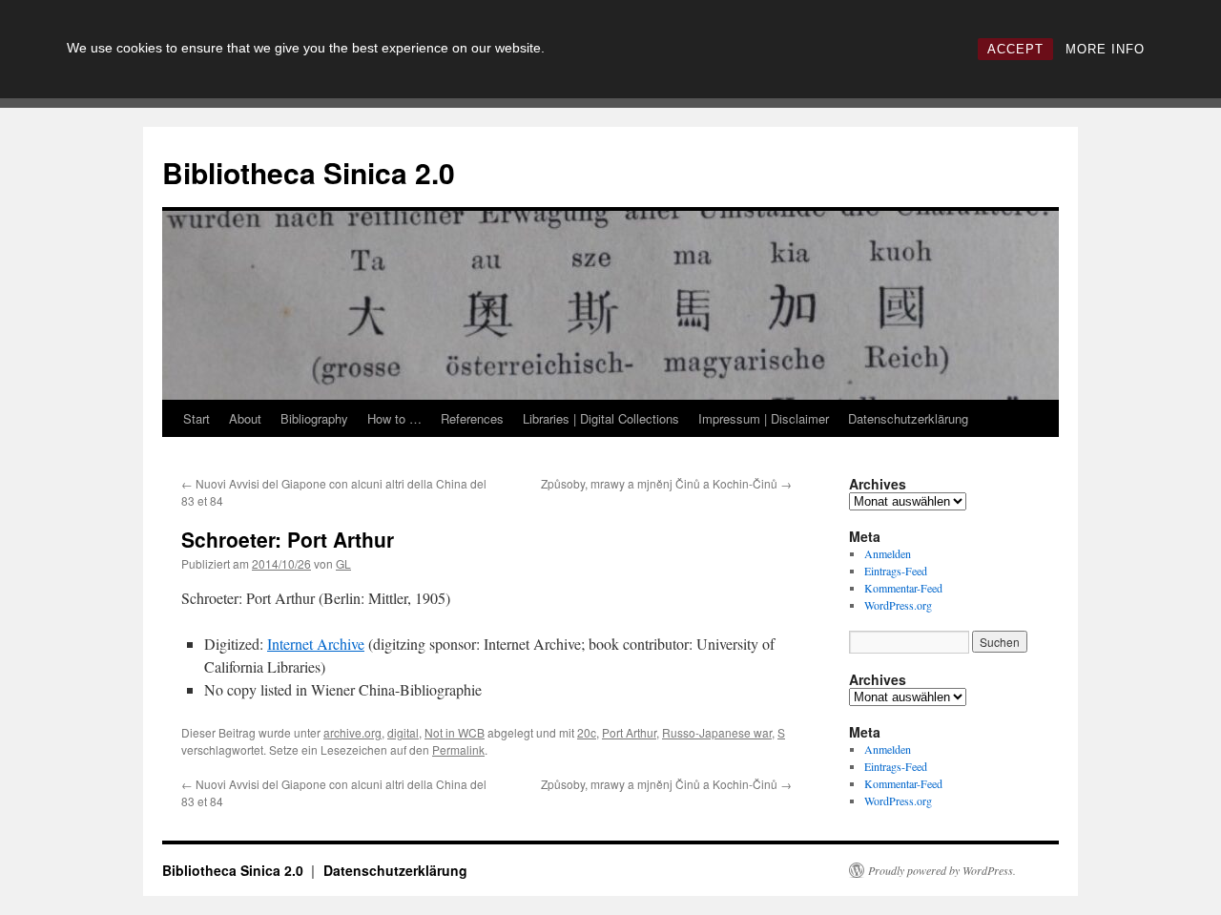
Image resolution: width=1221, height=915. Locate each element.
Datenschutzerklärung (908, 418)
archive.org (352, 732)
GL (343, 563)
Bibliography (314, 418)
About (245, 418)
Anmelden (887, 553)
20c (586, 732)
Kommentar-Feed (903, 587)
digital (403, 732)
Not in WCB (454, 732)
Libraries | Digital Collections (601, 418)
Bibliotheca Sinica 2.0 (308, 172)
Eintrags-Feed (895, 570)
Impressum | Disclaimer (763, 418)
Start (196, 418)
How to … (394, 418)
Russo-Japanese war (717, 732)
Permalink (458, 749)
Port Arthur (629, 732)
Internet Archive (315, 644)
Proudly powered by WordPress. (942, 870)
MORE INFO (1105, 49)
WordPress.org (898, 605)
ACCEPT (1015, 49)
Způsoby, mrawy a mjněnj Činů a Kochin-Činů (666, 483)
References (472, 418)
